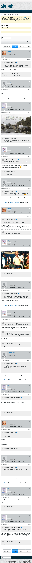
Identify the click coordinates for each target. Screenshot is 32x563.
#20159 (29, 497)
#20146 (29, 59)
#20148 (29, 112)
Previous (7, 47)
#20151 (29, 216)
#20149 (29, 156)
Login (29, 1)
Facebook (11, 98)
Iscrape (9, 51)
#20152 (29, 249)
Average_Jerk (11, 82)
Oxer (8, 103)
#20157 (29, 429)
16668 (21, 47)
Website (6, 98)
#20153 (29, 290)
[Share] (29, 56)
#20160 (29, 524)
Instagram (16, 98)
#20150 (29, 188)
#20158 (29, 464)
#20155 (29, 360)
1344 (15, 47)
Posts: (19, 56)
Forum (5, 14)
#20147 (29, 89)
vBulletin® (24, 560)
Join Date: (9, 56)
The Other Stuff (10, 14)
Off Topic (16, 14)
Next (28, 47)
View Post (16, 62)
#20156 (29, 394)
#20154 (29, 319)
